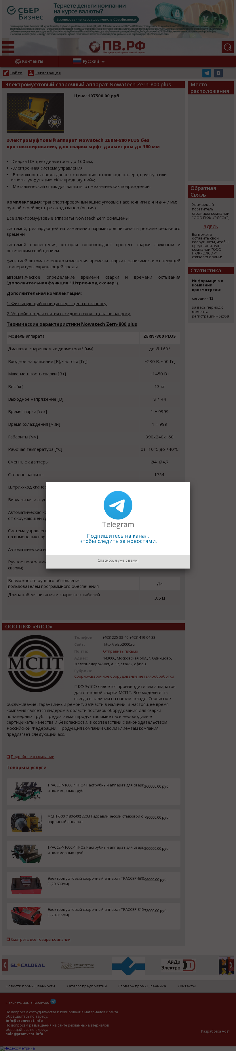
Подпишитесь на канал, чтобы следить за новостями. (118, 538)
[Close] (190, 482)
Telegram (118, 524)
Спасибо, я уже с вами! (118, 560)
